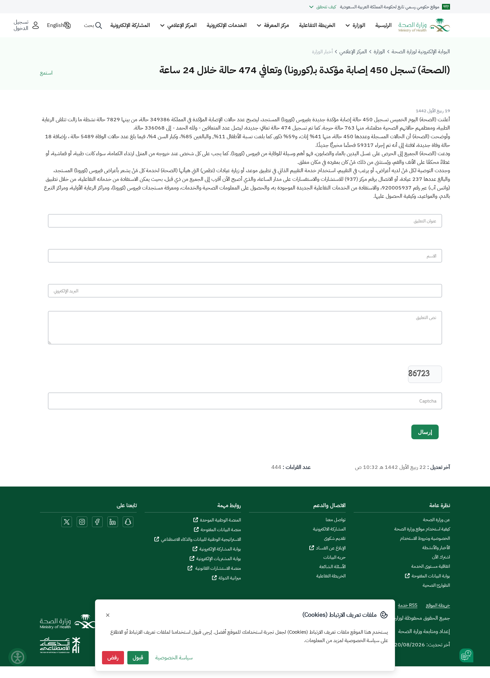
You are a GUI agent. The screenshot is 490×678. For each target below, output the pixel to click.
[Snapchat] (128, 521)
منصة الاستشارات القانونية (217, 568)
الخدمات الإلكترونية (227, 25)
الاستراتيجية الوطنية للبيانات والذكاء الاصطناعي (201, 539)
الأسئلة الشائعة (332, 566)
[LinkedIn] (112, 521)
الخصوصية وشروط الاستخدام (425, 538)
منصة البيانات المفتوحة (221, 529)
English (55, 25)
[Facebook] (97, 521)
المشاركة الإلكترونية (130, 25)
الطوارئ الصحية (436, 585)
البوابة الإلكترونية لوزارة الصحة (421, 52)
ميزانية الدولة (230, 577)
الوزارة (379, 52)
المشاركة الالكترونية (329, 529)
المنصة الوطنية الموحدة (220, 519)
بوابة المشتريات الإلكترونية (218, 558)
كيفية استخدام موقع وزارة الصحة (422, 529)
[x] (66, 521)
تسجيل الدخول (21, 25)
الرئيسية (383, 25)
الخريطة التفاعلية (317, 25)
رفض (113, 658)
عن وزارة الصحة (436, 519)
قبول (138, 658)
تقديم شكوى (335, 538)
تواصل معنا (336, 519)
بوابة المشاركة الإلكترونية (220, 548)
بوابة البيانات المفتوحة (431, 575)
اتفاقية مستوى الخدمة (430, 566)
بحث (89, 25)
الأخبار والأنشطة (436, 547)
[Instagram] (82, 521)
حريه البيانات (334, 557)
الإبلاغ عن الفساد (331, 547)
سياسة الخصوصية (174, 658)
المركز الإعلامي (353, 52)
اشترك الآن (441, 557)
